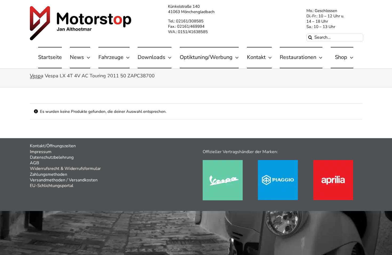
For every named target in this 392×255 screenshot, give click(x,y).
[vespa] (223, 162)
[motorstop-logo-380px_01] (80, 8)
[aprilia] (333, 162)
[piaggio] (278, 162)
